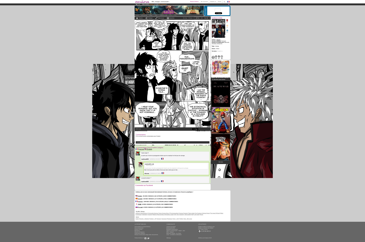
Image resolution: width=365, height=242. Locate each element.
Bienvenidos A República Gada (165, 214)
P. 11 (175, 15)
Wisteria (155, 214)
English (149, 149)
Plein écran (161, 18)
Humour (159, 218)
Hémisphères (143, 213)
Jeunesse (164, 218)
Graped (150, 214)
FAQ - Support (170, 232)
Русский (140, 207)
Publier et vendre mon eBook (205, 228)
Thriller (181, 218)
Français (141, 149)
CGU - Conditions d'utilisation (174, 234)
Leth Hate (196, 214)
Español (140, 199)
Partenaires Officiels (140, 233)
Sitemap (168, 238)
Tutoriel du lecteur (171, 226)
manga (150, 15)
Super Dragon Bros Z (164, 213)
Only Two (176, 214)
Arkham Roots (206, 213)
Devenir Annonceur (140, 232)
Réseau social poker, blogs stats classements (146, 234)
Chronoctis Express (153, 213)
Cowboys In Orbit (163, 15)
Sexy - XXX (176, 218)
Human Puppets (183, 213)
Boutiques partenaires (172, 229)
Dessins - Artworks (144, 218)
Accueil (137, 15)
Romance (169, 218)
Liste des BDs (144, 15)
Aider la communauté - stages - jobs (175, 230)
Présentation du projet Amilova (142, 226)
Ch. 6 (170, 15)
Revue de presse (139, 228)
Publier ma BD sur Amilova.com (206, 226)
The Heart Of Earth (215, 213)
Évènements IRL (170, 228)
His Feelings (198, 213)
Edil (192, 214)
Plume (201, 214)
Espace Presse (138, 229)
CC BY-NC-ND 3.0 (206, 231)
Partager (150, 18)
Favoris (141, 18)
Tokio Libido (191, 213)
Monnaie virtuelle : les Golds (173, 233)
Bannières (137, 230)
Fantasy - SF (153, 218)
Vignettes (172, 18)
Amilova (138, 213)
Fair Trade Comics (203, 229)
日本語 (139, 204)
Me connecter (204, 1)
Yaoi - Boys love (188, 218)
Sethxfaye (144, 214)
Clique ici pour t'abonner (177, 4)
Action (156, 15)
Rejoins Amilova (194, 1)
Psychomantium (174, 213)
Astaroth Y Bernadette (185, 214)
